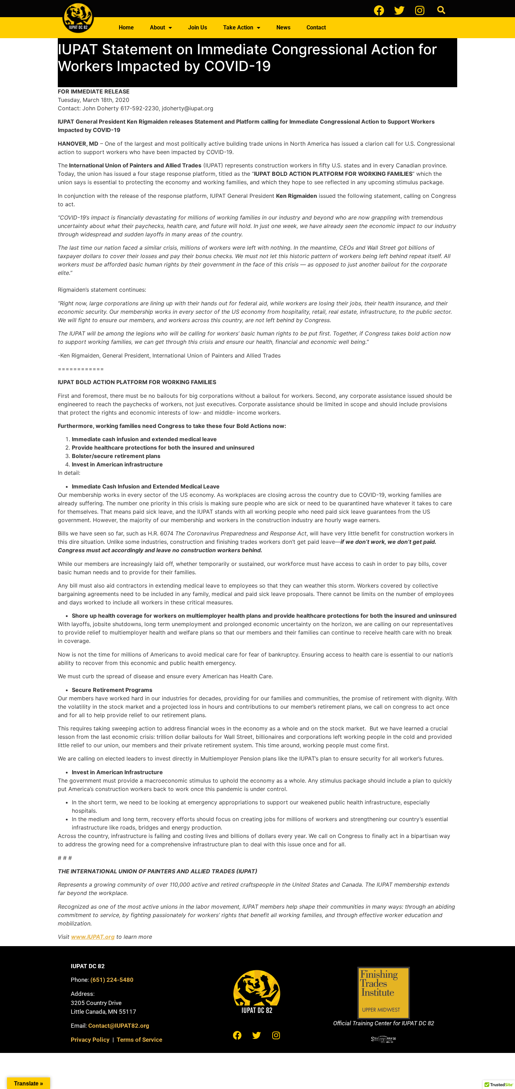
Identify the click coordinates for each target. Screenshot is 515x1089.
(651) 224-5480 (111, 979)
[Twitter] (399, 10)
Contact (316, 27)
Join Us (197, 27)
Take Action (238, 27)
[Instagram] (419, 10)
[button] (441, 10)
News (283, 27)
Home (126, 27)
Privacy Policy (90, 1039)
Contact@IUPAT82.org (118, 1025)
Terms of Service (139, 1039)
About (157, 27)
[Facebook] (379, 10)
